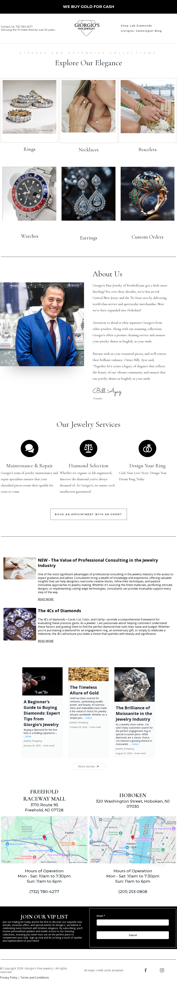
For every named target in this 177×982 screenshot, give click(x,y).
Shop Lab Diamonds (136, 25)
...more (27, 736)
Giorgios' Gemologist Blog (141, 30)
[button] (42, 712)
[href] (44, 839)
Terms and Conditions (34, 977)
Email (101, 915)
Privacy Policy (8, 977)
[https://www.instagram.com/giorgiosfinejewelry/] (161, 970)
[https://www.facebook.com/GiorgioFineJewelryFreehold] (145, 970)
